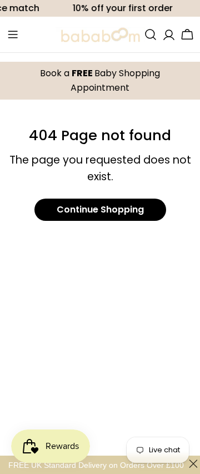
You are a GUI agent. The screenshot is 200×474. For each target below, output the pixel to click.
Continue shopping (100, 209)
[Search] (150, 34)
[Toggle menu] (13, 34)
